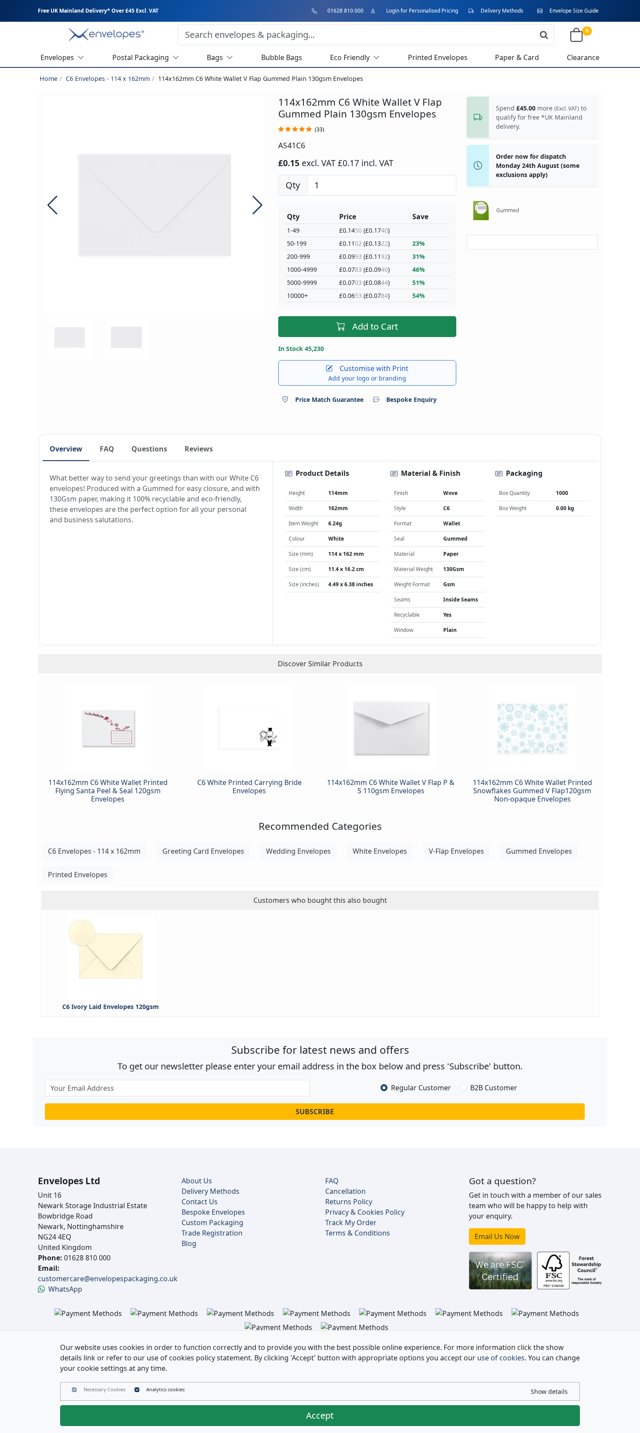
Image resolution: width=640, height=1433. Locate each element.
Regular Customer (421, 1087)
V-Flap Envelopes (456, 851)
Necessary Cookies (104, 1389)
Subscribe (315, 1111)
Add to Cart (375, 326)
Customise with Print (368, 373)
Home (48, 78)
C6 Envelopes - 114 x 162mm (108, 78)
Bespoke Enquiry (411, 399)
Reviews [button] (199, 449)
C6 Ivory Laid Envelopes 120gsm (110, 1006)
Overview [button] (66, 449)
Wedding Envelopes (298, 851)
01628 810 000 (345, 10)
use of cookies (501, 1358)
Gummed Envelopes (539, 851)
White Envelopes (380, 851)
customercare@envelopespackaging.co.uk (108, 1278)
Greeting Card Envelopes (203, 851)
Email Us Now (497, 1236)
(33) (319, 129)
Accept (319, 1415)
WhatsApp (65, 1289)
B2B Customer (493, 1087)
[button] (257, 205)
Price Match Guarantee (329, 399)
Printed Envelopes (78, 874)
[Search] (544, 34)
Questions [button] (149, 449)
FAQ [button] (107, 449)
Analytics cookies (165, 1389)
